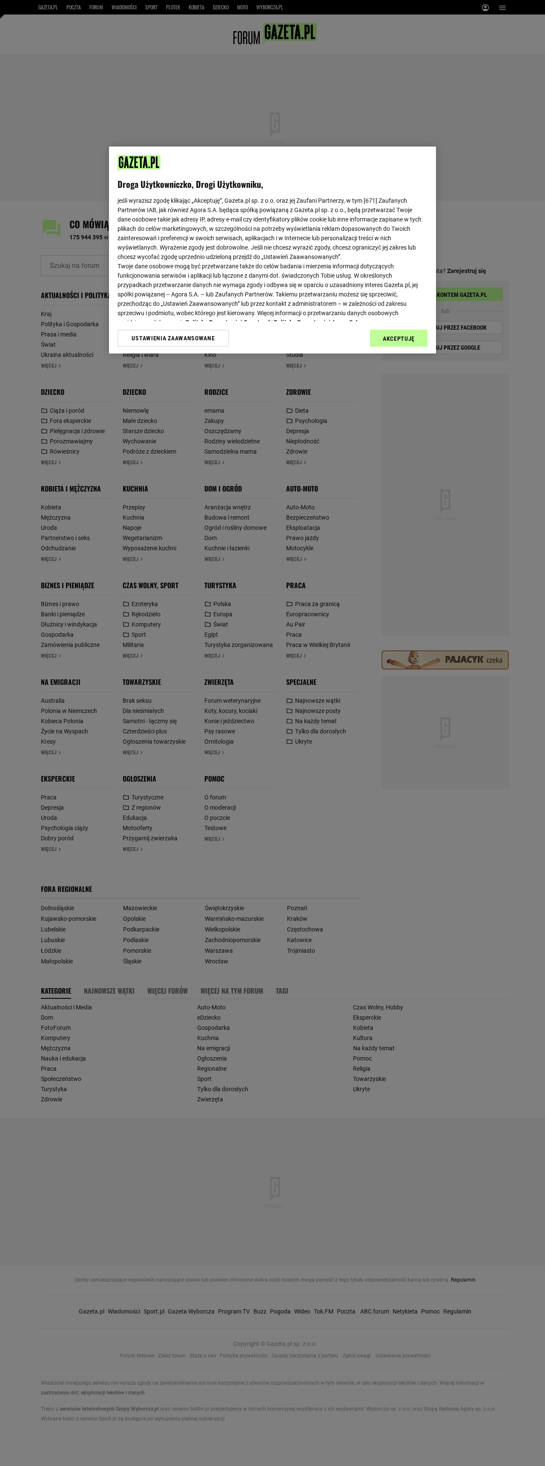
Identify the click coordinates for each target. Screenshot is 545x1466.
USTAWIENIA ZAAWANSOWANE (173, 338)
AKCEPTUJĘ (399, 338)
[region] (272, 250)
